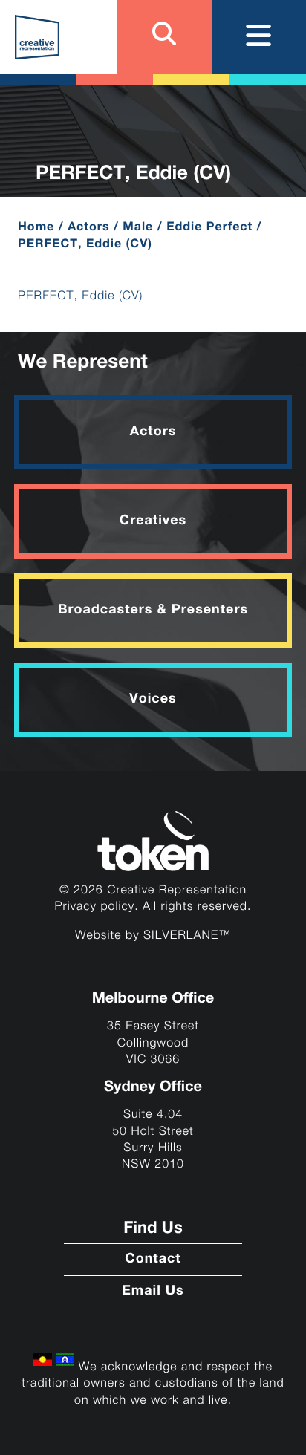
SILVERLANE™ (187, 935)
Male (138, 227)
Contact (152, 1259)
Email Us (153, 1291)
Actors (88, 227)
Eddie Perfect (209, 227)
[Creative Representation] (37, 37)
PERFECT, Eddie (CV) (80, 296)
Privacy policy (95, 906)
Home (36, 227)
